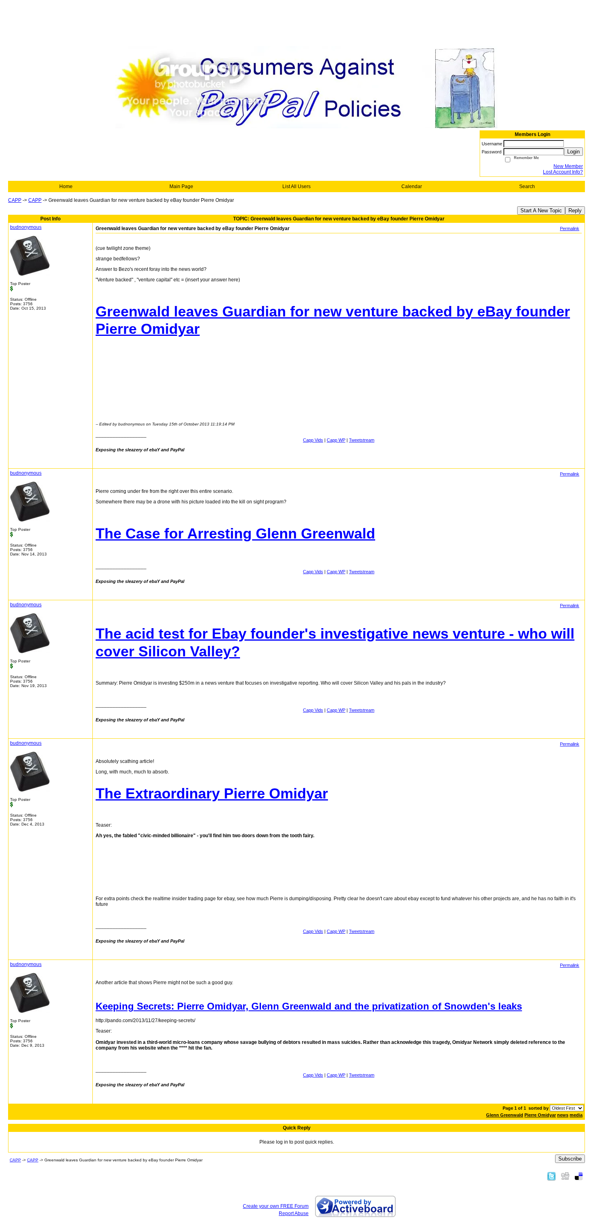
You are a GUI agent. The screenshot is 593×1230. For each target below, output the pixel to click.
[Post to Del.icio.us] (578, 1176)
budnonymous (26, 227)
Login (573, 152)
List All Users (296, 186)
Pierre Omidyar (540, 1115)
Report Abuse (294, 1213)
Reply (575, 210)
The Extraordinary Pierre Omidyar (212, 793)
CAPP (14, 200)
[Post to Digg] (565, 1176)
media (576, 1115)
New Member (568, 166)
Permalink (569, 228)
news (562, 1115)
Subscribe (570, 1159)
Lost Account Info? (563, 172)
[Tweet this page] (551, 1176)
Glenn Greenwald (504, 1115)
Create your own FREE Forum (276, 1206)
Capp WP (336, 440)
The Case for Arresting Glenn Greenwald (235, 533)
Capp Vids (313, 440)
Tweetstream (361, 440)
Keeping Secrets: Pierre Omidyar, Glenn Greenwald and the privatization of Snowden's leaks (309, 1006)
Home (66, 186)
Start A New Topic (541, 210)
